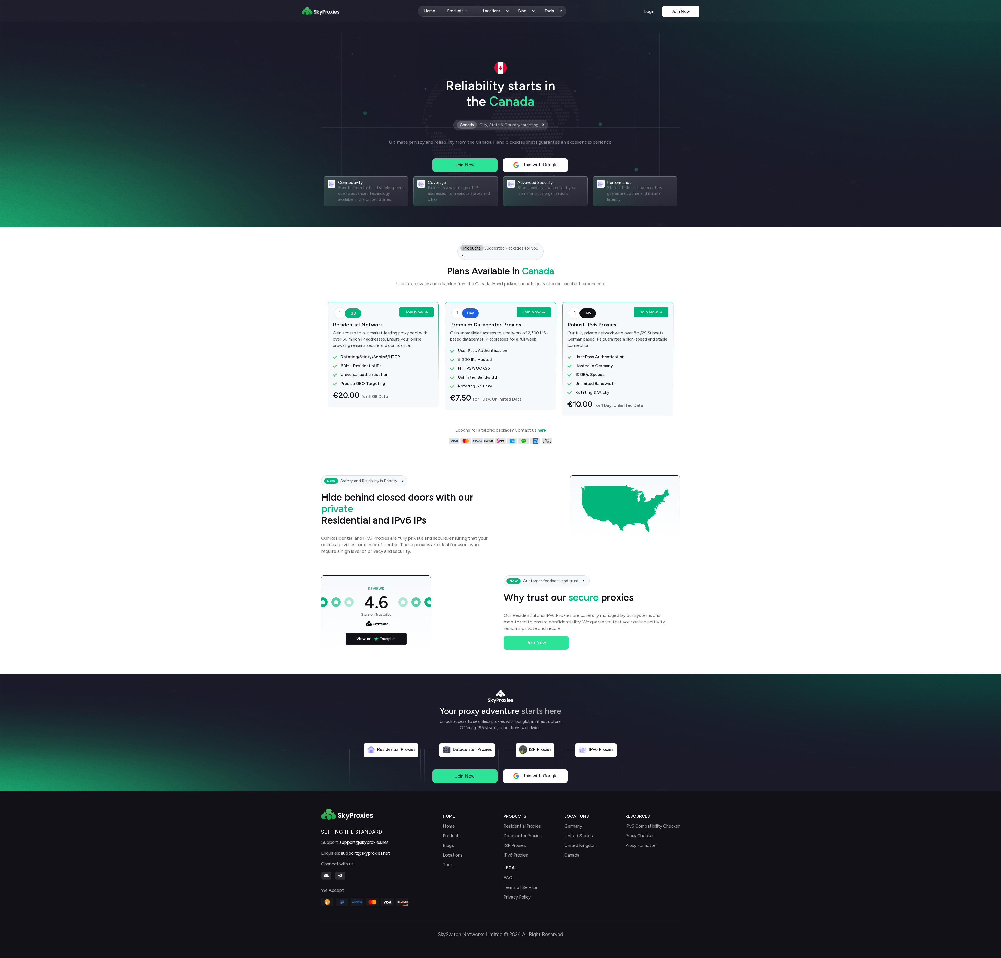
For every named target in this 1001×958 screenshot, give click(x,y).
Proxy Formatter (641, 845)
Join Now (681, 11)
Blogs (448, 845)
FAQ (508, 878)
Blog (522, 11)
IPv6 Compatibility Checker (652, 826)
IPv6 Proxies (516, 855)
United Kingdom (580, 845)
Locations (491, 11)
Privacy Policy (517, 897)
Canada (571, 855)
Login (650, 11)
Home (429, 11)
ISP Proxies (515, 845)
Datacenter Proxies (523, 836)
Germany (573, 826)
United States (578, 836)
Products (455, 11)
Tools (549, 11)
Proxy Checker (639, 836)
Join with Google (540, 164)
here (542, 430)
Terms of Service (520, 887)
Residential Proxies (522, 826)
